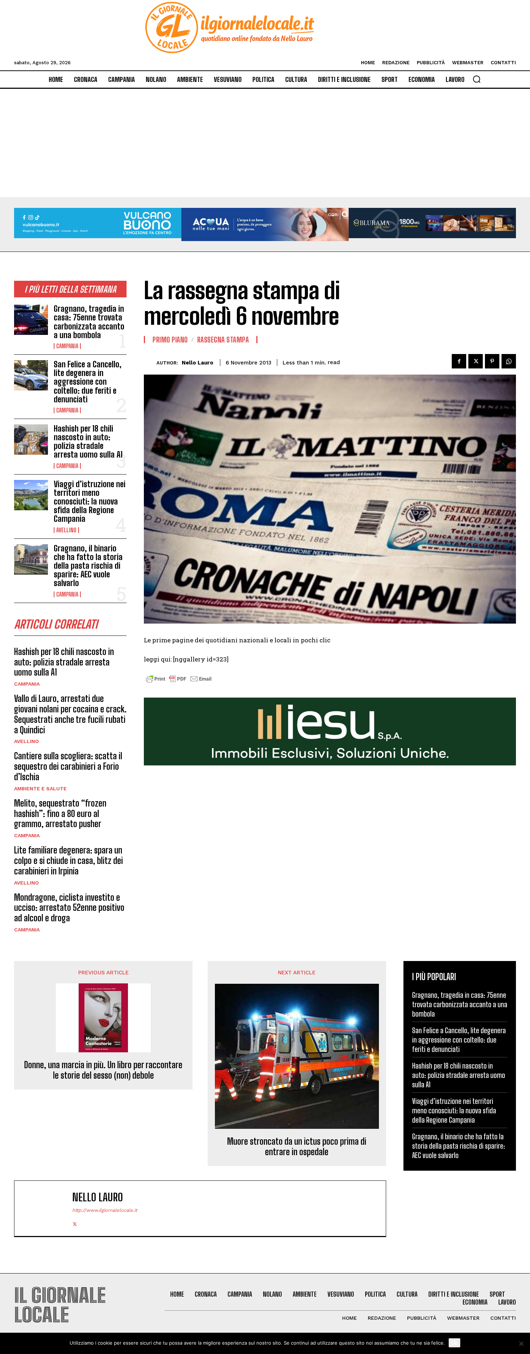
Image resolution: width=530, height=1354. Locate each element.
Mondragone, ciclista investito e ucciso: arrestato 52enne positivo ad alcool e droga (69, 907)
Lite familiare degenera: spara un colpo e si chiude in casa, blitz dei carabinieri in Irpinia (68, 860)
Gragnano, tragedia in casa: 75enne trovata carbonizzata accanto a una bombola (89, 322)
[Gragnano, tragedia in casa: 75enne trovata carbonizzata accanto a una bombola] (31, 320)
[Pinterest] (492, 361)
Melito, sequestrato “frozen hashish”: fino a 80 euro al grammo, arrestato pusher (60, 813)
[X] (475, 361)
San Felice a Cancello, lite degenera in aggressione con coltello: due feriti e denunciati (88, 381)
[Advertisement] (265, 142)
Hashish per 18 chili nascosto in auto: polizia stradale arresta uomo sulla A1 (88, 442)
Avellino (66, 530)
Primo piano (170, 339)
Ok (454, 1343)
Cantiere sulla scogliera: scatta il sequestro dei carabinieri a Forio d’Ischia (68, 766)
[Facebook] (459, 361)
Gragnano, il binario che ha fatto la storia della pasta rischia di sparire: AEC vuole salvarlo (88, 565)
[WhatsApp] (509, 361)
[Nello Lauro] (150, 362)
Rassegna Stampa (223, 339)
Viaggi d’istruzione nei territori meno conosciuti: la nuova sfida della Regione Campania (89, 501)
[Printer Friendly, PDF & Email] (179, 682)
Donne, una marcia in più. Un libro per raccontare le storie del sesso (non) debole (103, 1070)
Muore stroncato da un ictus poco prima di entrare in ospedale (296, 1146)
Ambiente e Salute (40, 788)
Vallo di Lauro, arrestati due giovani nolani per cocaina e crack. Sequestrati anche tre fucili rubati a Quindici (70, 714)
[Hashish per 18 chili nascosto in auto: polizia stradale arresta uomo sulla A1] (31, 439)
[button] (476, 79)
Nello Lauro (197, 362)
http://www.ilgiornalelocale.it (104, 1210)
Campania (67, 346)
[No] (521, 1343)
